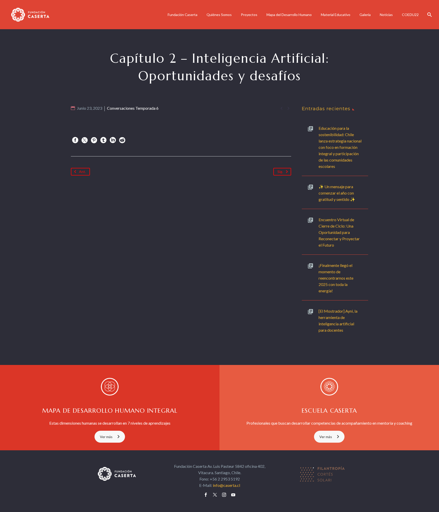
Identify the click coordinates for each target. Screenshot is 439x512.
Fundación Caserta (182, 14)
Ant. (82, 171)
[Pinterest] (94, 140)
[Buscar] (429, 14)
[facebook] (206, 495)
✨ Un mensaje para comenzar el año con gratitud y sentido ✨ (337, 193)
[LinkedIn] (113, 140)
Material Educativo (335, 14)
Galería (365, 14)
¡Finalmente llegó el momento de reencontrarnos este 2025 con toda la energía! (336, 278)
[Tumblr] (103, 140)
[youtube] (233, 495)
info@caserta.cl (226, 485)
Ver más (106, 437)
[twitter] (215, 495)
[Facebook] (75, 140)
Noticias (386, 14)
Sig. (280, 171)
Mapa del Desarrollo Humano (289, 14)
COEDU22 (410, 14)
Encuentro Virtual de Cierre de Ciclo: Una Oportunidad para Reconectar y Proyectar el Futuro (339, 232)
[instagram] (224, 495)
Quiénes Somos (219, 14)
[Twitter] (85, 140)
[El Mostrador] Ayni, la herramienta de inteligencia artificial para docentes (338, 320)
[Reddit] (122, 140)
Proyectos (249, 14)
